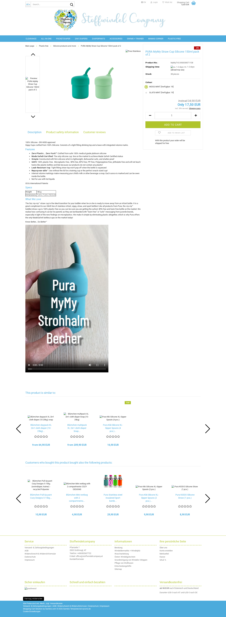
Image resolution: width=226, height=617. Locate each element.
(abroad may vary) (177, 70)
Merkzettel (164, 554)
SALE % (163, 560)
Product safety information (62, 132)
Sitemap (118, 569)
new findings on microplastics (59, 215)
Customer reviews (94, 132)
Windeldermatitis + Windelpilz (127, 551)
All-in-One (46, 39)
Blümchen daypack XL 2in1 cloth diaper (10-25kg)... (41, 428)
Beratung (118, 547)
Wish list (168, 2)
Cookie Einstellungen (31, 611)
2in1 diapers (81, 39)
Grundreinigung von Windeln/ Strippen (131, 560)
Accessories (116, 39)
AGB (26, 551)
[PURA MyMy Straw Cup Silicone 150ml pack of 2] (91, 84)
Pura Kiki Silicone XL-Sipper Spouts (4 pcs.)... (113, 428)
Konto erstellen (166, 551)
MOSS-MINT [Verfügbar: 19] (161, 86)
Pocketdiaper (63, 39)
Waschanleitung (122, 554)
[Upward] (220, 612)
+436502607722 (84, 553)
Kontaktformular (77, 559)
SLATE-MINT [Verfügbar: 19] (161, 92)
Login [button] (155, 2)
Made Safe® (103, 156)
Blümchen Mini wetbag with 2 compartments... (77, 498)
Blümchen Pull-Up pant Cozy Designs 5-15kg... (41, 496)
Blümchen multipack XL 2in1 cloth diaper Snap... (77, 428)
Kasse (162, 557)
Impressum (30, 560)
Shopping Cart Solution (32, 609)
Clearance (31, 39)
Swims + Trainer (135, 39)
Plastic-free (174, 39)
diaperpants (98, 39)
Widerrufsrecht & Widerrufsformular (40, 554)
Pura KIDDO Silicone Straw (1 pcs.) (184, 496)
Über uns (163, 547)
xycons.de (86, 609)
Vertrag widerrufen (33, 599)
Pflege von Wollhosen (124, 563)
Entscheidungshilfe (123, 566)
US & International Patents (36, 183)
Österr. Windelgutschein (125, 557)
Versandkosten (56, 603)
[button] (143, 2)
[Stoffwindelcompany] (113, 20)
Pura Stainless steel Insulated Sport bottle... (113, 498)
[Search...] (72, 4)
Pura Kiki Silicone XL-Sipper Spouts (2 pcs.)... (149, 498)
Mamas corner (155, 39)
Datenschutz (30, 557)
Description (35, 132)
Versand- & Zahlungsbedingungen (39, 547)
